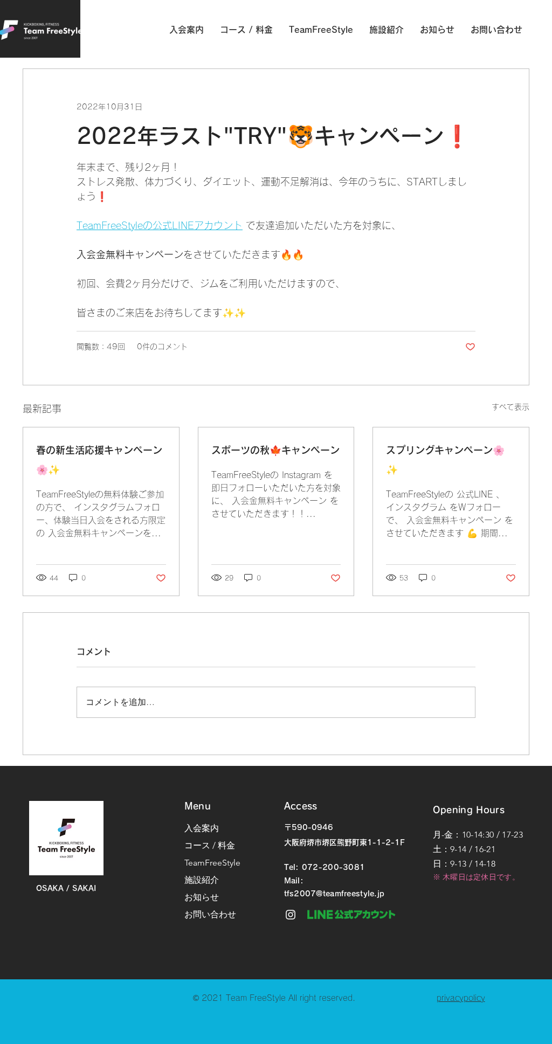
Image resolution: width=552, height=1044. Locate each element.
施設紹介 (201, 880)
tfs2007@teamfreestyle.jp (334, 893)
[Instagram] (290, 914)
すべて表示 (510, 407)
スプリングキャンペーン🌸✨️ (445, 459)
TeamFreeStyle (212, 863)
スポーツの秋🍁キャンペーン (275, 450)
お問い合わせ (210, 914)
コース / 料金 (209, 845)
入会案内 (201, 828)
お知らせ (201, 897)
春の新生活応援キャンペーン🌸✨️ (99, 459)
